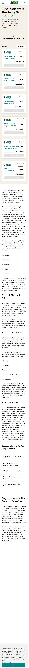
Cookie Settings (6, 662)
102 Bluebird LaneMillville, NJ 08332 (9, 102)
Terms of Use (13, 656)
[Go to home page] (14, 2)
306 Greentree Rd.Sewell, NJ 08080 (9, 170)
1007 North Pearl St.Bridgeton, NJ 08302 (10, 125)
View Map (22, 46)
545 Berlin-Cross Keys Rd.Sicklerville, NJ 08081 (11, 147)
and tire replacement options (15, 439)
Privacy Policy (5, 656)
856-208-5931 (20, 174)
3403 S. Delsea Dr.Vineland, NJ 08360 (9, 80)
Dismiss (14, 665)
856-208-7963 (19, 84)
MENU (3, 3)
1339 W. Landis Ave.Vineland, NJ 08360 (9, 57)
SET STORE (20, 52)
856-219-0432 (20, 106)
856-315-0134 (20, 151)
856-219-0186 (20, 62)
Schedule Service (15, 65)
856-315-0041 (20, 129)
